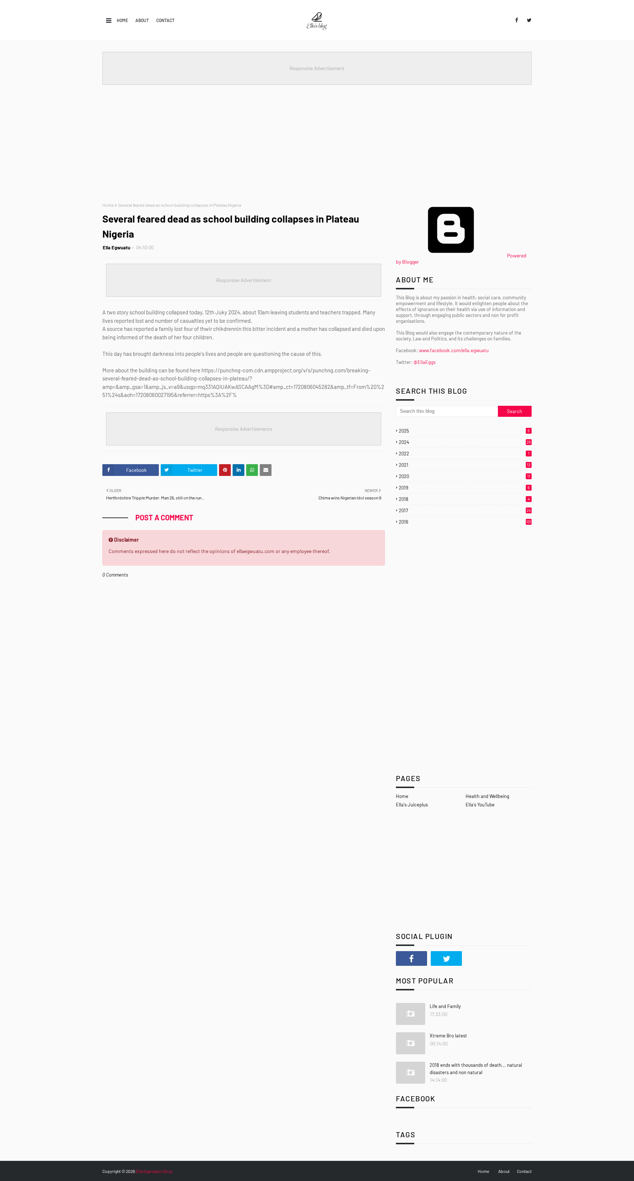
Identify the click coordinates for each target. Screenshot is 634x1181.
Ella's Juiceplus (412, 805)
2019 (464, 488)
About (142, 20)
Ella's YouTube (480, 805)
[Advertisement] (317, 140)
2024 (465, 442)
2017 (465, 510)
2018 (464, 499)
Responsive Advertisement (317, 68)
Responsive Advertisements (243, 429)
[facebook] (517, 20)
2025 (464, 431)
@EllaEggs (424, 362)
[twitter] (528, 20)
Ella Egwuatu (116, 247)
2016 (465, 522)
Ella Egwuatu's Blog (154, 1171)
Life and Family (445, 1006)
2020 (464, 476)
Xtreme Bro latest (448, 1036)
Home (122, 20)
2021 (465, 465)
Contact (165, 20)
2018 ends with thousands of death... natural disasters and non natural (476, 1068)
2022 (464, 453)
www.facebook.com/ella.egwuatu (454, 350)
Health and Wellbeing (487, 796)
